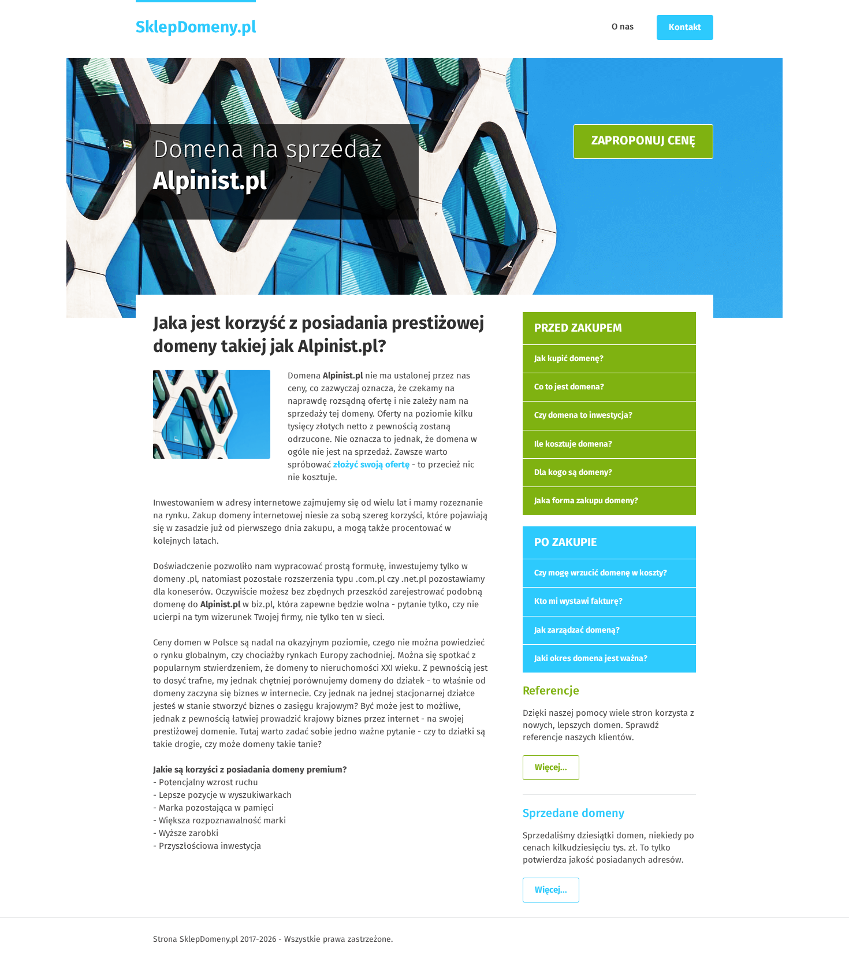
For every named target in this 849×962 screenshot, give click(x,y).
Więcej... (551, 767)
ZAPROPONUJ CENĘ (643, 141)
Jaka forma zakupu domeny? (586, 501)
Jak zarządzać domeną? (577, 630)
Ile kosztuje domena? (573, 444)
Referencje (551, 691)
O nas (623, 27)
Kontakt (685, 27)
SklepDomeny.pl (196, 28)
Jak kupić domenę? (569, 359)
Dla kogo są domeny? (573, 473)
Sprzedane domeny (573, 813)
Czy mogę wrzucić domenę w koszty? (600, 573)
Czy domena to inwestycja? (583, 415)
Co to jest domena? (569, 387)
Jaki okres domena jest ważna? (590, 659)
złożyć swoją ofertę (371, 464)
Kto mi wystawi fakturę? (578, 601)
